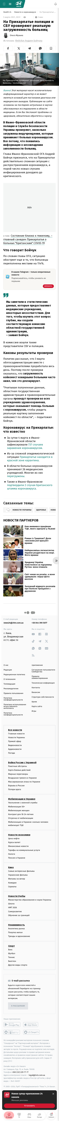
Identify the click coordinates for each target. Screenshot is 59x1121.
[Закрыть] (53, 1094)
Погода (11, 753)
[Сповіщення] (55, 4)
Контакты (36, 688)
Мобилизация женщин (19, 810)
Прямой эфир (14, 741)
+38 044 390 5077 (39, 623)
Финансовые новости (18, 846)
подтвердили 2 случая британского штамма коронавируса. (29, 487)
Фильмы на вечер (16, 879)
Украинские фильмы (18, 875)
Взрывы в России (16, 785)
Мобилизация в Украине (21, 799)
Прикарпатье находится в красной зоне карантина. (30, 458)
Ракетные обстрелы (17, 766)
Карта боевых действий (19, 770)
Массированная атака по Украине (24, 782)
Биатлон (12, 961)
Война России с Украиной (22, 762)
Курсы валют (14, 842)
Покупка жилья (15, 932)
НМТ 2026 (12, 907)
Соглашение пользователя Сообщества (43, 671)
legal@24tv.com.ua (37, 1075)
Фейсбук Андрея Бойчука (28, 40)
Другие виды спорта (17, 965)
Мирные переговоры (18, 774)
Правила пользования (13, 693)
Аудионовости (14, 749)
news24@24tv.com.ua (13, 623)
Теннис (11, 957)
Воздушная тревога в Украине (22, 778)
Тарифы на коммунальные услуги (24, 850)
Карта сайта (37, 706)
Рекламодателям (11, 689)
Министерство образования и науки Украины (29, 900)
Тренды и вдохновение (19, 936)
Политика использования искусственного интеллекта (15, 706)
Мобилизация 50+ (16, 806)
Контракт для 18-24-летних (21, 814)
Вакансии (36, 692)
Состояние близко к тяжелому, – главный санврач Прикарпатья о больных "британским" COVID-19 (27, 239)
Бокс (10, 949)
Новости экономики (19, 834)
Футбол (11, 953)
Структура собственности (43, 697)
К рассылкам (18, 1006)
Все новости (15, 730)
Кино (11, 867)
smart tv (12, 1032)
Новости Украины (16, 737)
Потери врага (14, 789)
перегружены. (16, 476)
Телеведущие (9, 684)
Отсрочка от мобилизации (20, 818)
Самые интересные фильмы (21, 871)
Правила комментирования (40, 677)
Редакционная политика (14, 675)
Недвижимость (16, 925)
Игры (34, 711)
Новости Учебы (16, 896)
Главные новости (16, 733)
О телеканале (9, 679)
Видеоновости (15, 745)
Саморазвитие (15, 911)
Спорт (11, 945)
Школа (11, 903)
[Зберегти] (51, 48)
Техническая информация (43, 683)
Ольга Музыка (16, 35)
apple (31, 1024)
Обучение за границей (19, 915)
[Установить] (29, 1100)
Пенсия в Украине (16, 858)
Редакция (8, 670)
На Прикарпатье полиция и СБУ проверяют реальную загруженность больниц (47, 12)
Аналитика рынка (16, 928)
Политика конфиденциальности (13, 699)
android (12, 1024)
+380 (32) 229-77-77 (20, 1072)
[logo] (18, 4)
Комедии (12, 882)
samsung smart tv (31, 1032)
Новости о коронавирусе (25, 12)
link (33, 634)
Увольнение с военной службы (22, 802)
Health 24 (7, 12)
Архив (34, 702)
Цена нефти (13, 838)
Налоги (11, 854)
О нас (6, 665)
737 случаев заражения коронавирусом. (25, 446)
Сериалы (12, 886)
